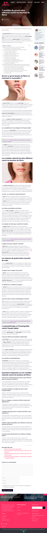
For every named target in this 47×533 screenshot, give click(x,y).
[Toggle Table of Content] (29, 45)
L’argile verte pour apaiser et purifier (10, 54)
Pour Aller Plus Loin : (8, 72)
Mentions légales (35, 513)
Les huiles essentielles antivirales (10, 52)
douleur (14, 280)
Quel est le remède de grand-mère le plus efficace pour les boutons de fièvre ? (17, 65)
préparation (27, 250)
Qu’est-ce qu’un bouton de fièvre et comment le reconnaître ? (14, 47)
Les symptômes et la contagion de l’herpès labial (12, 48)
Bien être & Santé (21, 2)
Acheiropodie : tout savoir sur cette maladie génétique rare (33, 497)
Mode (42, 2)
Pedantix (19, 507)
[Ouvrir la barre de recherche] (27, 5)
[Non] (45, 530)
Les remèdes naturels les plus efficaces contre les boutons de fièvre (15, 49)
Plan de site (34, 520)
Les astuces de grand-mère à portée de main (11, 55)
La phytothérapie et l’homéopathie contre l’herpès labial (13, 60)
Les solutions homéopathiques (10, 63)
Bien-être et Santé (5, 520)
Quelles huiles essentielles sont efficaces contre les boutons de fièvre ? (16, 70)
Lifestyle (30, 2)
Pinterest (3, 526)
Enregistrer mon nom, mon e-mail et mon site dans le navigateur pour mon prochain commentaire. (17, 486)
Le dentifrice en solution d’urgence (10, 58)
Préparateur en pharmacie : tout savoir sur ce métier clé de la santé (41, 62)
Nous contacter (35, 518)
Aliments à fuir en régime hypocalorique (12, 449)
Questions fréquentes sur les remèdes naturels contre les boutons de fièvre (16, 64)
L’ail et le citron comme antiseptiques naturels (12, 59)
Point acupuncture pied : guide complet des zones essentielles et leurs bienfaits (42, 69)
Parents (13, 2)
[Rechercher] (44, 508)
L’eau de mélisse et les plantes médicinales (12, 62)
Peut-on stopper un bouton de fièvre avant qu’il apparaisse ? (14, 68)
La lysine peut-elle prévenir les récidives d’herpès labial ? (14, 71)
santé (10, 189)
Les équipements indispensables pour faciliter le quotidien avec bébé (42, 48)
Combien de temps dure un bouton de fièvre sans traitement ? (15, 69)
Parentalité (4, 516)
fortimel (18, 510)
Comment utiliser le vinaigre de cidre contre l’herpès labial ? (14, 66)
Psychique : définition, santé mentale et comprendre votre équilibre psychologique (42, 55)
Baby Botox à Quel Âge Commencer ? (10, 497)
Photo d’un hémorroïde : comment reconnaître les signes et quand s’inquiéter (41, 75)
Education (37, 2)
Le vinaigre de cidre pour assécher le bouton (12, 53)
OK (23, 531)
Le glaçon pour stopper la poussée (10, 57)
